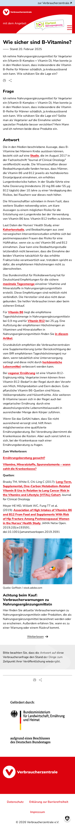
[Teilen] (10, 80)
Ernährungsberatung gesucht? (24, 458)
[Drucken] (4, 80)
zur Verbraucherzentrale (53, 3)
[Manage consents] (67, 818)
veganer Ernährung (21, 373)
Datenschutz (15, 802)
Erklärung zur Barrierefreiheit (48, 802)
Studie (34, 156)
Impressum (37, 812)
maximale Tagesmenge (19, 284)
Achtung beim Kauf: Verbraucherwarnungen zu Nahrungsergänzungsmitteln (27, 600)
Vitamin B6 (15, 312)
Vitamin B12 (36, 321)
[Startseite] (17, 12)
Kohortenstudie (13, 230)
